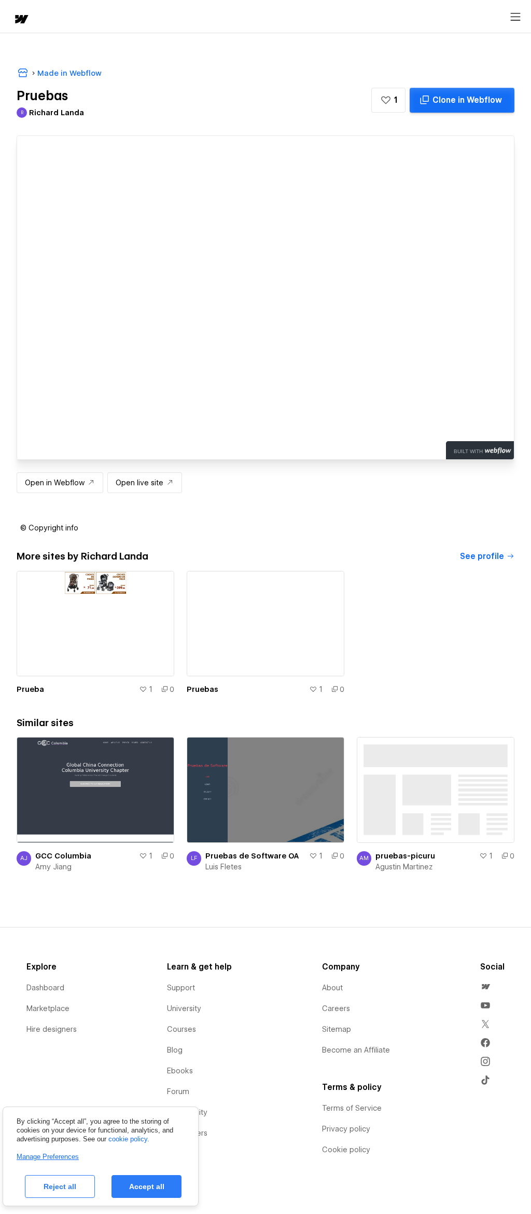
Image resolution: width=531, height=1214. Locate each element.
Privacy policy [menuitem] (346, 1129)
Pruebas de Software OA (252, 856)
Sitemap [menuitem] (336, 1029)
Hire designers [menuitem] (51, 1029)
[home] (20, 20)
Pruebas (202, 689)
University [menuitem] (184, 1008)
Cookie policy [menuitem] (346, 1149)
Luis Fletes (223, 867)
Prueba (30, 689)
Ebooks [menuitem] (180, 1071)
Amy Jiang (53, 867)
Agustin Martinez (403, 867)
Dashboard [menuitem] (45, 988)
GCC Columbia (63, 856)
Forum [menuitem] (178, 1091)
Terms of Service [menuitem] (352, 1108)
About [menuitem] (332, 988)
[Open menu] (515, 17)
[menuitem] (485, 986)
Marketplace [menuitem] (47, 1008)
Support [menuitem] (181, 988)
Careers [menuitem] (336, 1008)
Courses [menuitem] (181, 1029)
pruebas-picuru (405, 856)
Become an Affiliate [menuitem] (356, 1050)
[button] (388, 100)
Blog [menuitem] (175, 1050)
